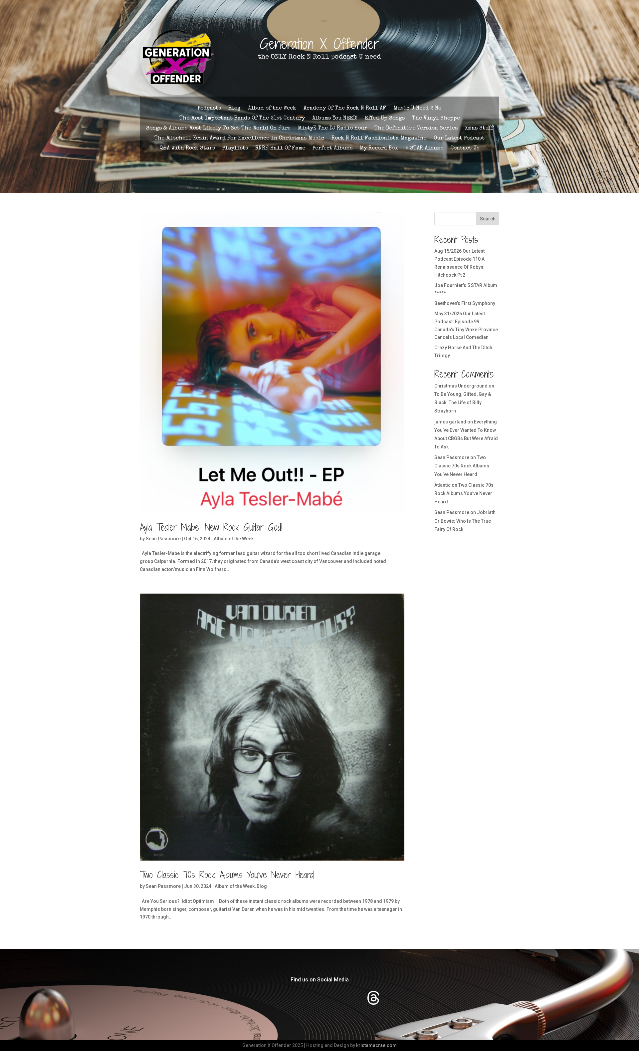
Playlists (235, 148)
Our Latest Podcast (459, 138)
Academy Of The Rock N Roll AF (345, 108)
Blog (234, 108)
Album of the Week (272, 108)
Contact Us (465, 148)
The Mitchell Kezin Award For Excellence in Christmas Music (239, 138)
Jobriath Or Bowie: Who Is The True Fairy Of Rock (465, 521)
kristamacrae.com (376, 1045)
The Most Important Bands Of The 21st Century (242, 118)
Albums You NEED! (334, 118)
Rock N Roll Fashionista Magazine (378, 138)
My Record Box (379, 148)
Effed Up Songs (385, 118)
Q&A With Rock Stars (187, 148)
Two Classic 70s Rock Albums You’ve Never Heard (227, 875)
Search (488, 218)
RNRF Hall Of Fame (280, 148)
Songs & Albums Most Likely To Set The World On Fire (218, 128)
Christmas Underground (461, 386)
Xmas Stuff (479, 128)
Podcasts (209, 108)
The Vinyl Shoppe (436, 118)
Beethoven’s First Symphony (464, 303)
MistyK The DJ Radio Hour (332, 128)
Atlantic (442, 485)
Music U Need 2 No (417, 108)
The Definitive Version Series (416, 128)
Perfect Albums (332, 148)
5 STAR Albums (424, 148)
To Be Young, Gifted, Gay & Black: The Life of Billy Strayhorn (462, 402)
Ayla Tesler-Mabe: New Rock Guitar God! (211, 527)
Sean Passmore (163, 538)
